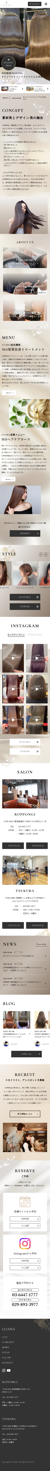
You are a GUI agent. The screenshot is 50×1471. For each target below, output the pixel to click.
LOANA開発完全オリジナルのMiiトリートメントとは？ (14, 1035)
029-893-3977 (25, 1304)
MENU (5, 1347)
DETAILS (13, 846)
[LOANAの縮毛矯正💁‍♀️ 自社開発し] (13, 720)
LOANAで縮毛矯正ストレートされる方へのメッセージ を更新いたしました (22, 983)
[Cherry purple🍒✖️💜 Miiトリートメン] (37, 658)
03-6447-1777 (25, 1294)
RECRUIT (7, 1362)
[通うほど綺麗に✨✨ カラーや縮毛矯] (37, 689)
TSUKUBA (25, 606)
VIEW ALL (26, 1054)
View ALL (41, 944)
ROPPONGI (25, 597)
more (9, 392)
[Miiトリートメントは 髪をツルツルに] (13, 689)
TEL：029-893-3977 (10, 1434)
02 (7, 81)
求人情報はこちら (25, 1114)
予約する (8, 64)
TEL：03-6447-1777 (10, 1397)
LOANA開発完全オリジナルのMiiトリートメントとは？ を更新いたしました (22, 968)
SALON (6, 1357)
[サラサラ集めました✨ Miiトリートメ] (13, 658)
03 (10, 81)
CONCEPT (8, 1342)
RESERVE (35, 4)
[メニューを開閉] (46, 4)
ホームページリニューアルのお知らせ (18, 956)
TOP (5, 1337)
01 (3, 81)
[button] (41, 554)
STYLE (6, 1352)
